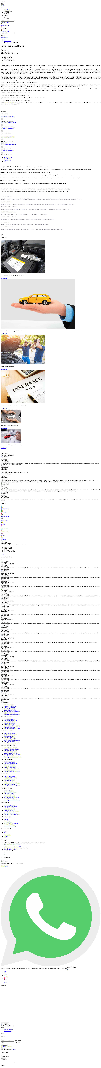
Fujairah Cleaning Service (10, 738)
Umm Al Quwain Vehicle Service (11, 800)
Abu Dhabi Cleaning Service (10, 734)
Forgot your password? (6, 1046)
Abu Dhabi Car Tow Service (10, 777)
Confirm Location (4, 1023)
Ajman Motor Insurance (9, 727)
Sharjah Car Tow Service (9, 780)
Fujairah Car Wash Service (10, 767)
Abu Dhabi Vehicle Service (10, 792)
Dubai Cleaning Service (9, 733)
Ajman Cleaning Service (9, 741)
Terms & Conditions (8, 824)
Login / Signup (4, 37)
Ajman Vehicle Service (9, 798)
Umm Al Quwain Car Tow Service (12, 785)
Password (17, 1042)
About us (6, 819)
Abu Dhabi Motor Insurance (10, 720)
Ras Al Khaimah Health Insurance (12, 711)
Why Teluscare (7, 160)
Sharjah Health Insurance (9, 708)
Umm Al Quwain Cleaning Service (12, 742)
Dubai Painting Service (9, 805)
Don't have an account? (8, 1049)
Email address (18, 1040)
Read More (3, 278)
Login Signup (7, 9)
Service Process (7, 158)
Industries (6, 837)
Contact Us (6, 833)
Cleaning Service (8, 13)
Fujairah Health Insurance (10, 710)
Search (2, 1065)
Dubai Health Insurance (9, 704)
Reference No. (5, 1056)
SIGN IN (3, 1048)
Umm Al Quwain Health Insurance (12, 714)
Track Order (6, 12)
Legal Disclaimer (8, 822)
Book (2, 62)
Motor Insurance (7, 41)
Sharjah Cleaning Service (9, 737)
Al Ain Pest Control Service (10, 750)
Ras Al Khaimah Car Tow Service (12, 783)
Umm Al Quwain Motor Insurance (12, 728)
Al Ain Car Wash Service (9, 764)
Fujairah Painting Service (9, 810)
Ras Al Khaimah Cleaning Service (12, 740)
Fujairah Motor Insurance (9, 724)
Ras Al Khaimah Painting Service (11, 811)
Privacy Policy (7, 820)
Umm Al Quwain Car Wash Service (12, 771)
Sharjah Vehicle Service (9, 794)
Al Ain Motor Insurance (9, 721)
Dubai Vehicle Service (9, 790)
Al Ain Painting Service (9, 807)
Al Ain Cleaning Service (9, 736)
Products (6, 836)
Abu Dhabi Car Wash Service (10, 763)
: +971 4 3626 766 (15, 844)
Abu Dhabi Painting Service (10, 806)
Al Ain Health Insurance (9, 707)
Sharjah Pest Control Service (10, 751)
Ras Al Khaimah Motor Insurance (11, 725)
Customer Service (8, 11)
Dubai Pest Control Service (10, 747)
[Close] (1, 988)
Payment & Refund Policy (10, 826)
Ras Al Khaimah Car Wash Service (12, 768)
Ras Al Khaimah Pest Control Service (12, 754)
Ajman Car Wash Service (9, 770)
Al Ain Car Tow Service (9, 779)
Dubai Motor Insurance (9, 719)
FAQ (5, 161)
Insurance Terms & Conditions (11, 823)
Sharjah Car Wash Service (10, 766)
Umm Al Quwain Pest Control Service (13, 757)
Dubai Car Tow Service (9, 776)
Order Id (4, 1059)
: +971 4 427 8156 (16, 846)
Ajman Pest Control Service (10, 755)
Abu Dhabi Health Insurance (10, 706)
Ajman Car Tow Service (9, 784)
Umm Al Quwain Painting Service (12, 814)
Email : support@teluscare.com (11, 849)
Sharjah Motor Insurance (9, 723)
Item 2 (5, 15)
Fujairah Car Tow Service (10, 781)
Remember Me (4, 1045)
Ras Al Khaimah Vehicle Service (11, 797)
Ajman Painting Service (9, 813)
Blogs (5, 831)
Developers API (7, 835)
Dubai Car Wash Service (9, 762)
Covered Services (8, 157)
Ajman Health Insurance (9, 712)
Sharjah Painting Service (9, 809)
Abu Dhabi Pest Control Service (11, 749)
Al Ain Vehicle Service (9, 793)
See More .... (4, 143)
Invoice (4, 1058)
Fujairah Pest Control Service (10, 753)
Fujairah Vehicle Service (9, 796)
